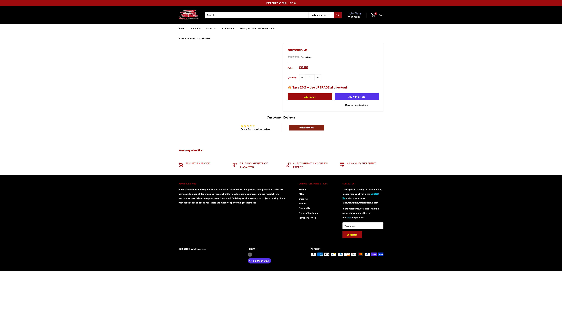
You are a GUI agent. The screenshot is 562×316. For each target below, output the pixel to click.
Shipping (303, 198)
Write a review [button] (306, 127)
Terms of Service (307, 217)
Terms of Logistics (308, 213)
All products (192, 38)
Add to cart (310, 96)
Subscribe (352, 234)
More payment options (356, 104)
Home (182, 28)
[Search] (338, 15)
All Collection (227, 28)
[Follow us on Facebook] (250, 255)
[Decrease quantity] (302, 77)
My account (353, 16)
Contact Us (195, 28)
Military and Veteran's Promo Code (257, 28)
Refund (302, 203)
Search (302, 189)
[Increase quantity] (318, 77)
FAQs (301, 194)
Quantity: (292, 77)
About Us (211, 28)
